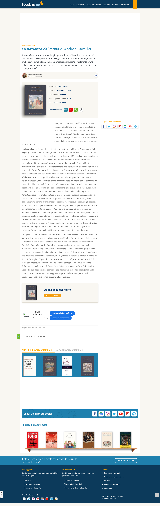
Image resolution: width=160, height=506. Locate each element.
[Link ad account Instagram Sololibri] (33, 498)
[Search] (135, 4)
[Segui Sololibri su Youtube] (130, 126)
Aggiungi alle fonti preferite (62, 313)
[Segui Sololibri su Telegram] (135, 126)
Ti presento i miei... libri (73, 484)
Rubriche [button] (91, 5)
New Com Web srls (117, 496)
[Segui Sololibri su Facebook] (104, 126)
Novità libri (28, 480)
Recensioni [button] (80, 5)
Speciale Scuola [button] (103, 5)
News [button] (72, 5)
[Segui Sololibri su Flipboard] (120, 126)
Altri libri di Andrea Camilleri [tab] (37, 350)
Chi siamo (108, 488)
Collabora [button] (125, 5)
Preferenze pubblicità (112, 485)
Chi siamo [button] (116, 5)
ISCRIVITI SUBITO (126, 460)
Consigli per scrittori (71, 480)
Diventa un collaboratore (33, 488)
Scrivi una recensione (32, 484)
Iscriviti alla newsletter (61, 318)
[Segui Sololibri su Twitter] (109, 126)
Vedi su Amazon (52, 296)
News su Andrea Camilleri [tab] (69, 350)
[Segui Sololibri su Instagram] (114, 126)
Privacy (106, 481)
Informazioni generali (112, 473)
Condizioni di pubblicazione (114, 477)
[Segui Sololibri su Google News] (125, 126)
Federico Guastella (35, 75)
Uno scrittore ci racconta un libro (76, 488)
